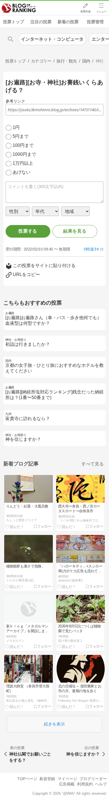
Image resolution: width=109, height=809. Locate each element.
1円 (16, 127)
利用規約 (85, 784)
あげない (21, 172)
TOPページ (27, 778)
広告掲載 (67, 784)
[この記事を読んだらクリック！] (14, 526)
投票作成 (85, 11)
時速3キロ (94, 249)
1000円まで (24, 154)
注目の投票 (40, 21)
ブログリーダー (93, 778)
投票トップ (13, 21)
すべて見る (92, 464)
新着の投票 (68, 21)
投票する (27, 231)
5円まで (21, 136)
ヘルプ (101, 784)
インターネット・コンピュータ (52, 39)
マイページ (67, 778)
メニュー (101, 11)
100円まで (23, 145)
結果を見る (75, 231)
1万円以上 (23, 163)
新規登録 (47, 778)
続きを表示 (54, 724)
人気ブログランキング (19, 8)
